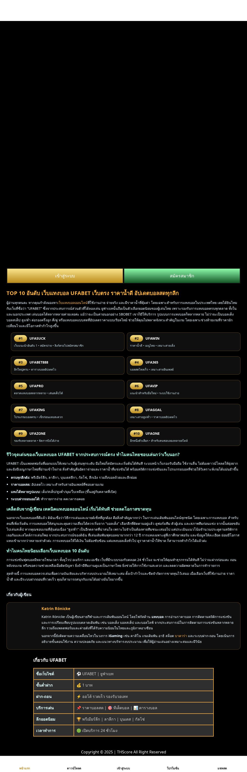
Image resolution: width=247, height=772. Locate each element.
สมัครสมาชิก (182, 276)
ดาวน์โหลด (74, 768)
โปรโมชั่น (173, 768)
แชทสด (222, 768)
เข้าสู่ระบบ (65, 276)
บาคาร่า (181, 635)
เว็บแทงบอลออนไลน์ (72, 302)
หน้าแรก (24, 768)
